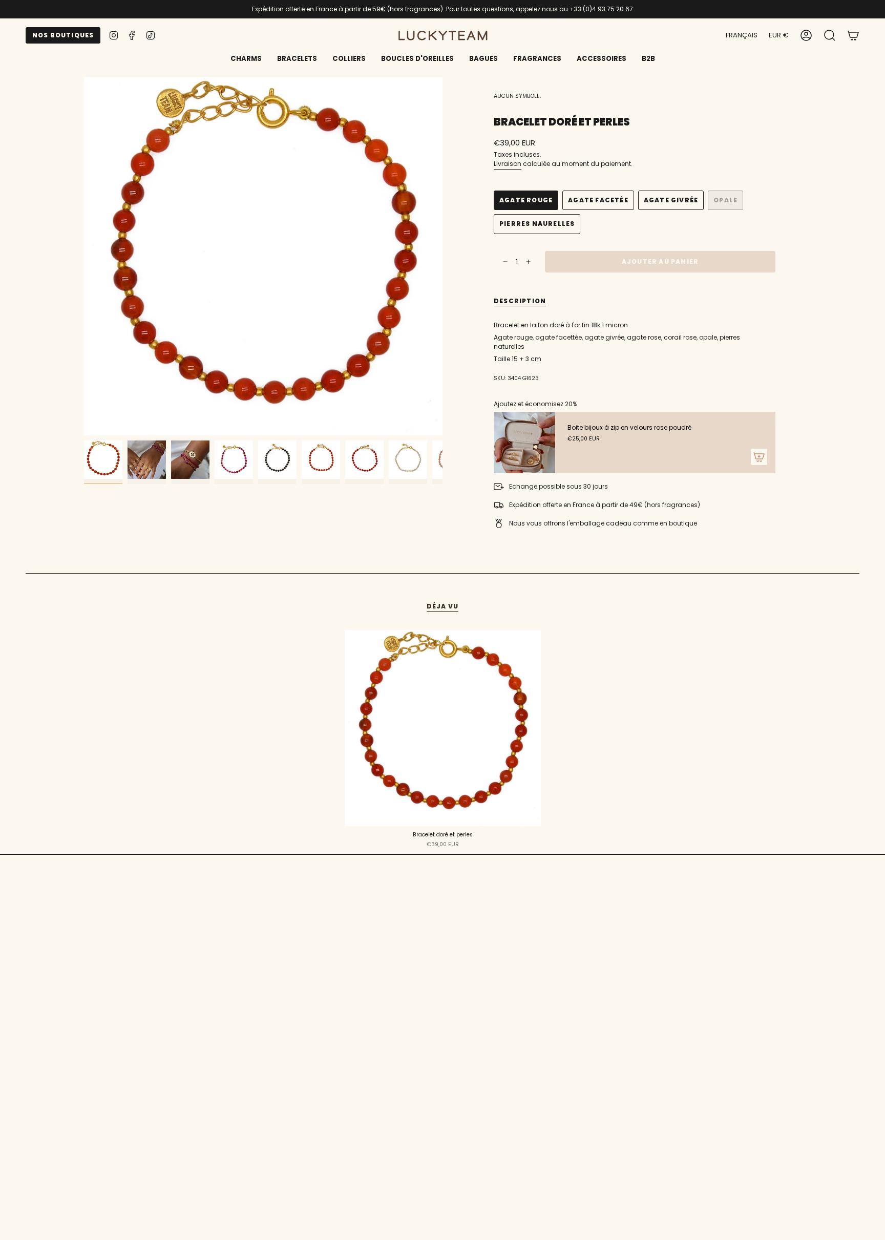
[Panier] (853, 35)
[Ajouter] (759, 457)
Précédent (84, 256)
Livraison (507, 163)
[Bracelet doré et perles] (443, 728)
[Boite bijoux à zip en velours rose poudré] (524, 442)
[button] (297, 59)
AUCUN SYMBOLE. (517, 96)
